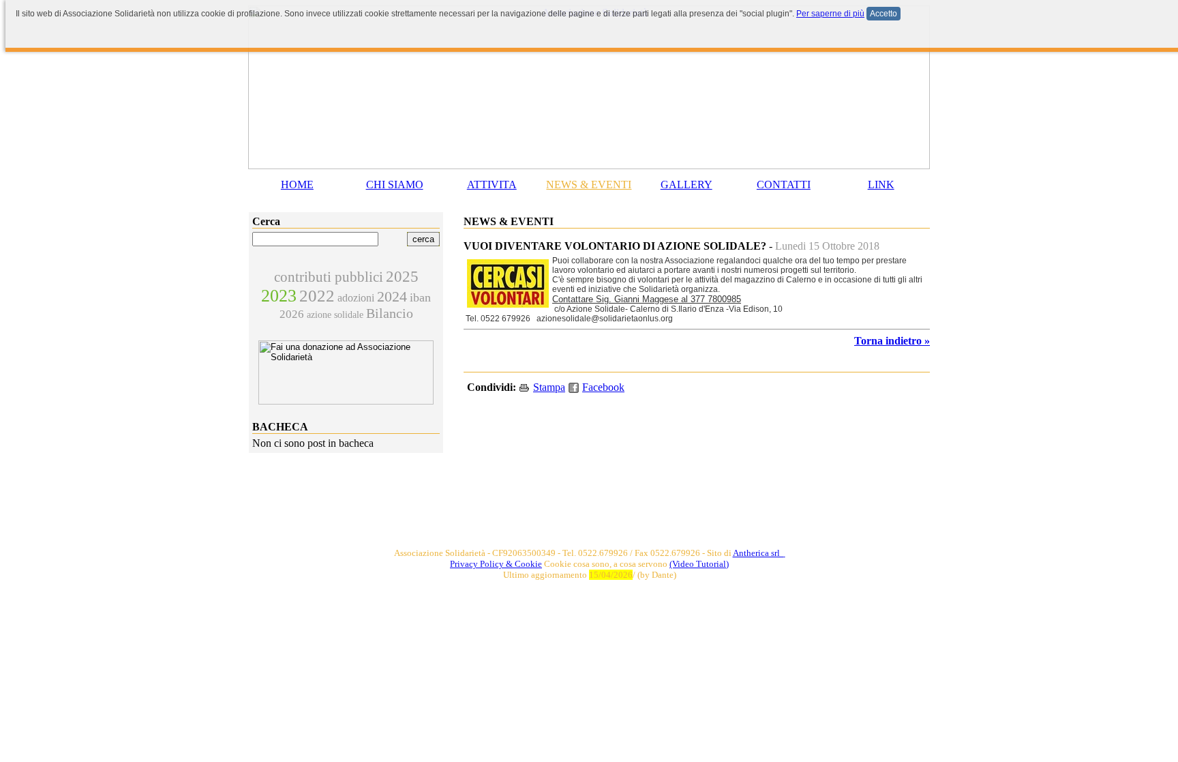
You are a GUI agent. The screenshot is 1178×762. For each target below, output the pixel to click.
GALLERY (686, 184)
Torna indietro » (892, 341)
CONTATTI (784, 184)
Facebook (603, 387)
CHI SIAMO (394, 184)
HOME (297, 184)
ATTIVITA (492, 184)
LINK (881, 184)
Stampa (549, 387)
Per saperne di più (830, 13)
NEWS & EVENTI (588, 184)
